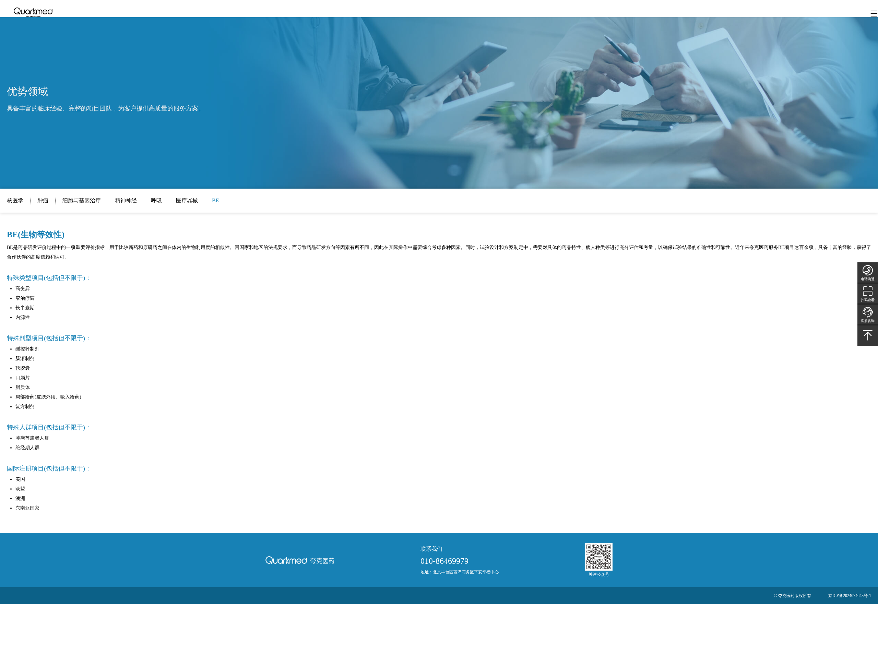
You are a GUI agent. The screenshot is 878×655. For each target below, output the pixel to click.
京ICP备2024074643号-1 (849, 595)
